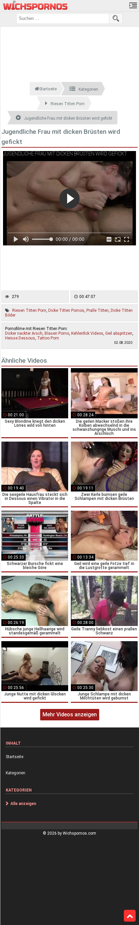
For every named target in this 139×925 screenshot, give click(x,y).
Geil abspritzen (118, 333)
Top (130, 916)
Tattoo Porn (48, 338)
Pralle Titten (97, 310)
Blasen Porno (57, 333)
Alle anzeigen (23, 803)
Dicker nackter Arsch (24, 333)
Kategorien (15, 773)
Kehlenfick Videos (87, 333)
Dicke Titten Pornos (66, 310)
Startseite (14, 756)
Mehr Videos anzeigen (70, 714)
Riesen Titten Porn (29, 310)
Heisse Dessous (20, 338)
